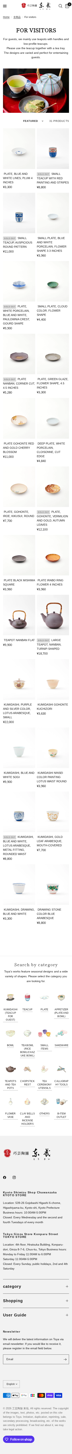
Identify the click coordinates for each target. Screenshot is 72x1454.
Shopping (13, 1301)
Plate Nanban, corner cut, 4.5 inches (19, 383)
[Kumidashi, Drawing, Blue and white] (19, 884)
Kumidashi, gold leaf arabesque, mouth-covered (50, 841)
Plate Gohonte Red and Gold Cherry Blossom (18, 448)
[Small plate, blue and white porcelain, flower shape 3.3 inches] (53, 213)
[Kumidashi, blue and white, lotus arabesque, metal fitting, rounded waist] (19, 812)
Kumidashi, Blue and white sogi (18, 775)
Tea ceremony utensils (44, 1084)
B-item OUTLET (61, 1115)
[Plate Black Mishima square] (19, 555)
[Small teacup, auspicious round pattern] (19, 213)
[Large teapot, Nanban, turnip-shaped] (53, 615)
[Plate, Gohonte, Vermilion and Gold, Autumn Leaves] (53, 486)
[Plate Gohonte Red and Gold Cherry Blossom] (19, 418)
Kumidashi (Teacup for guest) (10, 1014)
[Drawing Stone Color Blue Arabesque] (53, 884)
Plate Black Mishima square (19, 582)
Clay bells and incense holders (27, 1118)
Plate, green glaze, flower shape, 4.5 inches (52, 383)
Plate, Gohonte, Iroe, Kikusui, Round (18, 514)
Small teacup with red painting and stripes (53, 178)
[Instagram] (17, 1177)
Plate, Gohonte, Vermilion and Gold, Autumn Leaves (52, 518)
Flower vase (10, 1115)
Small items (44, 1047)
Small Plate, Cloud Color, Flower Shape (52, 310)
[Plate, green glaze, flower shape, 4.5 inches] (53, 354)
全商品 (17, 17)
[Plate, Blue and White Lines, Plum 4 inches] (19, 148)
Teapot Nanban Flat (19, 640)
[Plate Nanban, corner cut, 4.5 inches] (19, 354)
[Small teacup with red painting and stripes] (53, 148)
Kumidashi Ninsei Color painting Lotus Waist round (52, 777)
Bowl (10, 1045)
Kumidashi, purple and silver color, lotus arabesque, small (17, 711)
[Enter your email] (65, 1359)
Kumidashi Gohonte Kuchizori (52, 706)
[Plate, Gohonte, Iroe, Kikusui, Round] (19, 486)
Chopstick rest (27, 1083)
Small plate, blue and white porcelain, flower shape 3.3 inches (51, 244)
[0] (66, 6)
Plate (44, 1009)
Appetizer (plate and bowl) (61, 1013)
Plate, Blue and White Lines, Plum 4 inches (18, 178)
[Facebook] (7, 1177)
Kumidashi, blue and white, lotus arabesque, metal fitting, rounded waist (18, 845)
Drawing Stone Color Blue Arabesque (49, 914)
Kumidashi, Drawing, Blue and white (19, 911)
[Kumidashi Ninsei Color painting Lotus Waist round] (53, 748)
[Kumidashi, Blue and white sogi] (19, 748)
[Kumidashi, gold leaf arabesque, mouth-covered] (53, 812)
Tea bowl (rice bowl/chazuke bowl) (27, 1050)
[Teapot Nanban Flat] (19, 615)
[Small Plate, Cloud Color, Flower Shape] (53, 281)
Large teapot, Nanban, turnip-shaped (49, 644)
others (44, 1113)
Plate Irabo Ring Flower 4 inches (50, 582)
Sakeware (62, 1045)
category (12, 1286)
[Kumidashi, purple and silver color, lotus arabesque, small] (19, 679)
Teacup (27, 1009)
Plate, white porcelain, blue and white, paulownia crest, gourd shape (16, 315)
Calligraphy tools (61, 1083)
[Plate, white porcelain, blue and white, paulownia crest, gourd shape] (19, 281)
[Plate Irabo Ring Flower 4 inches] (53, 555)
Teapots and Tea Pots (10, 1084)
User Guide (14, 1315)
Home (6, 17)
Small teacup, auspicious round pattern (17, 242)
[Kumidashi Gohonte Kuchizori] (53, 679)
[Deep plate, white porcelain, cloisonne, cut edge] (53, 418)
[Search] (60, 6)
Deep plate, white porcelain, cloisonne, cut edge (51, 450)
